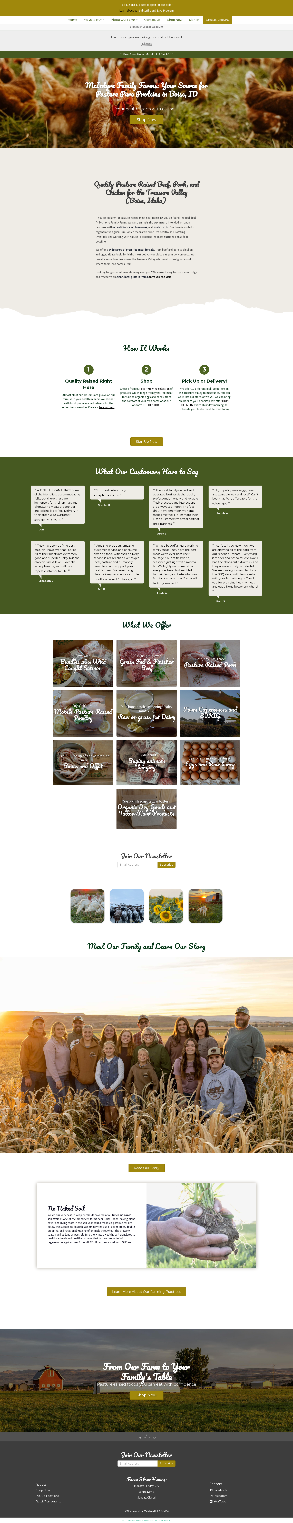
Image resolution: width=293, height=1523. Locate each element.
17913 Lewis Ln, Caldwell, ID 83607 (146, 1511)
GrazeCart (166, 1520)
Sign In (194, 19)
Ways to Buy (93, 19)
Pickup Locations (47, 1496)
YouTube (219, 1501)
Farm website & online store (135, 1520)
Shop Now (174, 19)
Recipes (41, 1484)
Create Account (217, 19)
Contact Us (152, 19)
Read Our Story (146, 1168)
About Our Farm (123, 19)
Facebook (220, 1490)
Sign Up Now (147, 442)
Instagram (220, 1496)
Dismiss (146, 43)
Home (72, 19)
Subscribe (166, 864)
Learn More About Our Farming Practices (146, 1292)
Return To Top (146, 1438)
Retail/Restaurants (48, 1501)
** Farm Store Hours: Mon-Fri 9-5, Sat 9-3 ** (146, 54)
